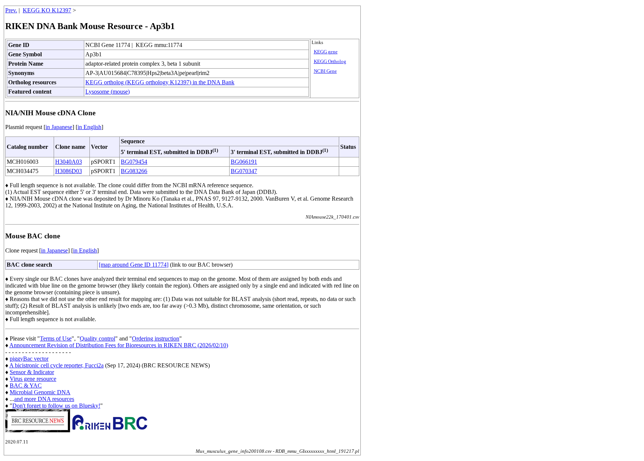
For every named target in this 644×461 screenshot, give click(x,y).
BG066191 (244, 162)
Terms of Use (56, 338)
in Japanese (58, 127)
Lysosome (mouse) (107, 91)
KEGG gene (326, 51)
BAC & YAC (26, 385)
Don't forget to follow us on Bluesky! (56, 405)
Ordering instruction (155, 338)
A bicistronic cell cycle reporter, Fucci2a (56, 365)
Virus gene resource (33, 379)
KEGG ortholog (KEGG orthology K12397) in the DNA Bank (159, 82)
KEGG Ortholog (330, 61)
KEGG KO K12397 (47, 10)
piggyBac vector (29, 358)
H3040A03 (68, 162)
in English (89, 127)
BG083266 (134, 171)
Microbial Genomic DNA (40, 392)
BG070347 (244, 171)
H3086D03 (68, 171)
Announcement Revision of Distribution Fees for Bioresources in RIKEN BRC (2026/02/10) (118, 345)
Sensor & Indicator (32, 372)
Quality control (97, 338)
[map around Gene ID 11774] (133, 264)
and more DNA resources (44, 399)
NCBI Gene (325, 71)
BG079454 (134, 162)
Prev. (11, 10)
